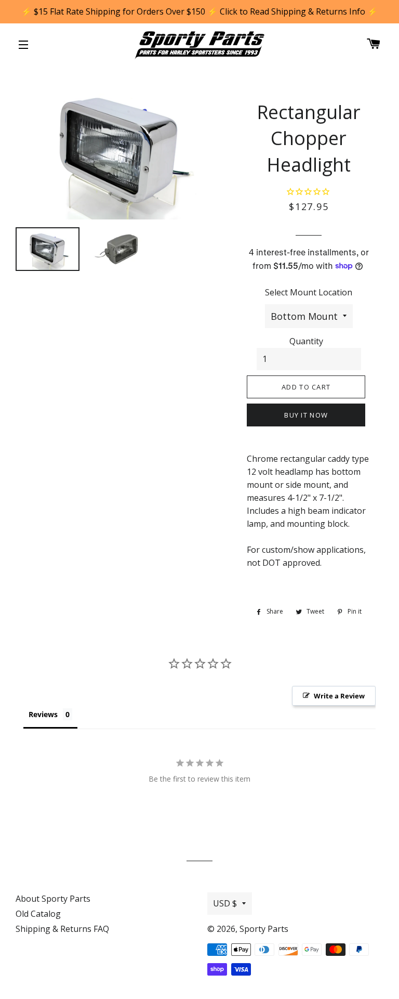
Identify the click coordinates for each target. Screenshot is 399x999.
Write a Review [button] (339, 695)
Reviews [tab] (43, 714)
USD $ (225, 903)
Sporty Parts (264, 929)
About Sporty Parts (53, 898)
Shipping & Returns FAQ (62, 929)
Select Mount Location (308, 292)
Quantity (306, 341)
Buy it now (306, 415)
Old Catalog (38, 913)
